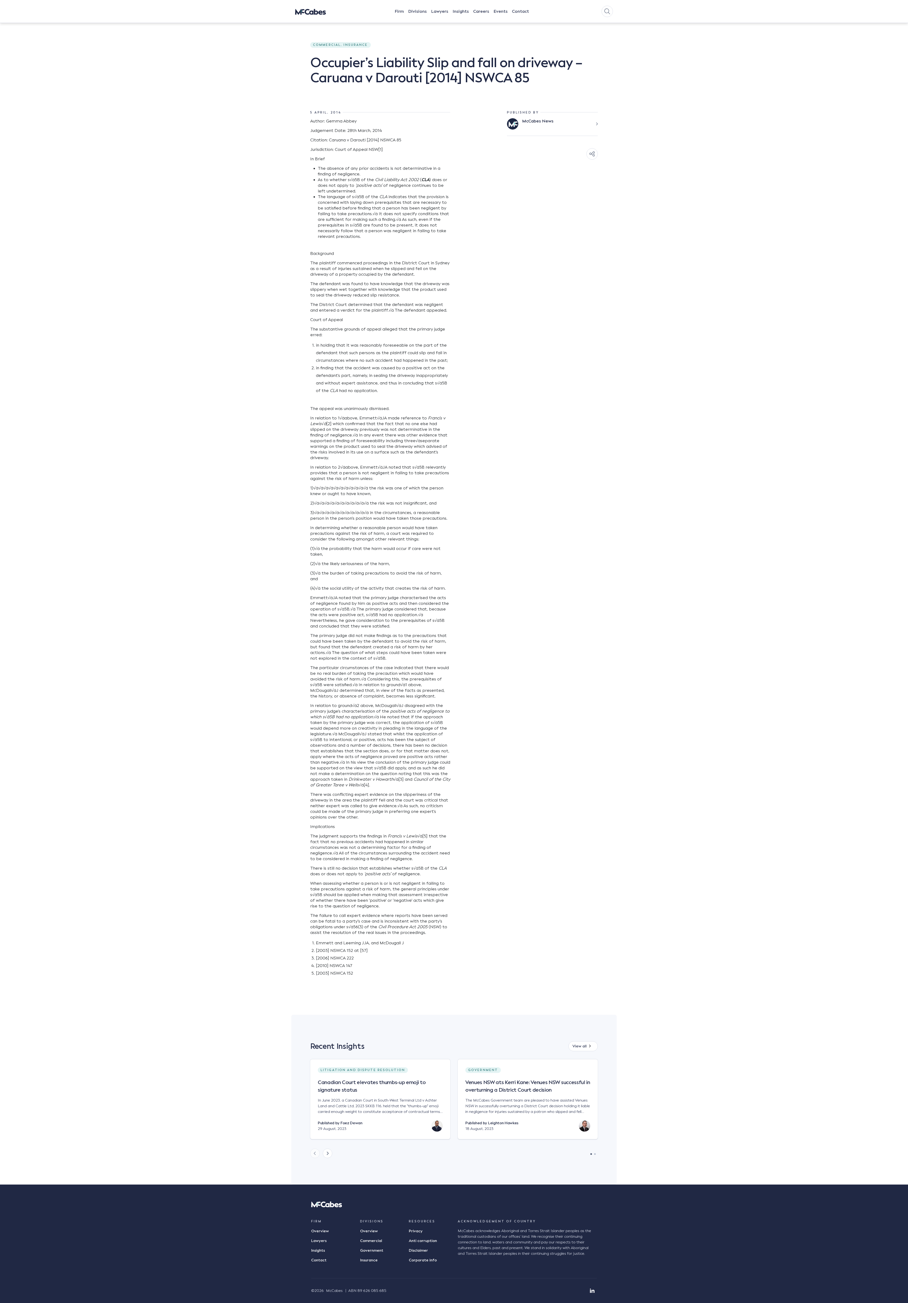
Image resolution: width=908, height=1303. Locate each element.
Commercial (371, 1240)
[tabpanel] (380, 1103)
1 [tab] (591, 1153)
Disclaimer (418, 1250)
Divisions (417, 11)
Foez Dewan (351, 1123)
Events (500, 11)
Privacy (416, 1231)
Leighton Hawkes (503, 1123)
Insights (461, 11)
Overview (320, 1231)
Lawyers (439, 11)
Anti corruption (423, 1240)
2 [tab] (595, 1153)
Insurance (369, 1260)
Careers (481, 11)
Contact (520, 11)
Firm (399, 11)
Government (371, 1250)
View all (579, 1046)
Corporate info (423, 1260)
